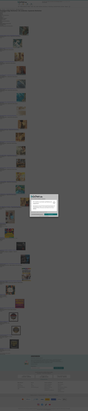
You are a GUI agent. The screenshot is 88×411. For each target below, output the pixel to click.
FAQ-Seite (34, 208)
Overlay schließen (54, 203)
